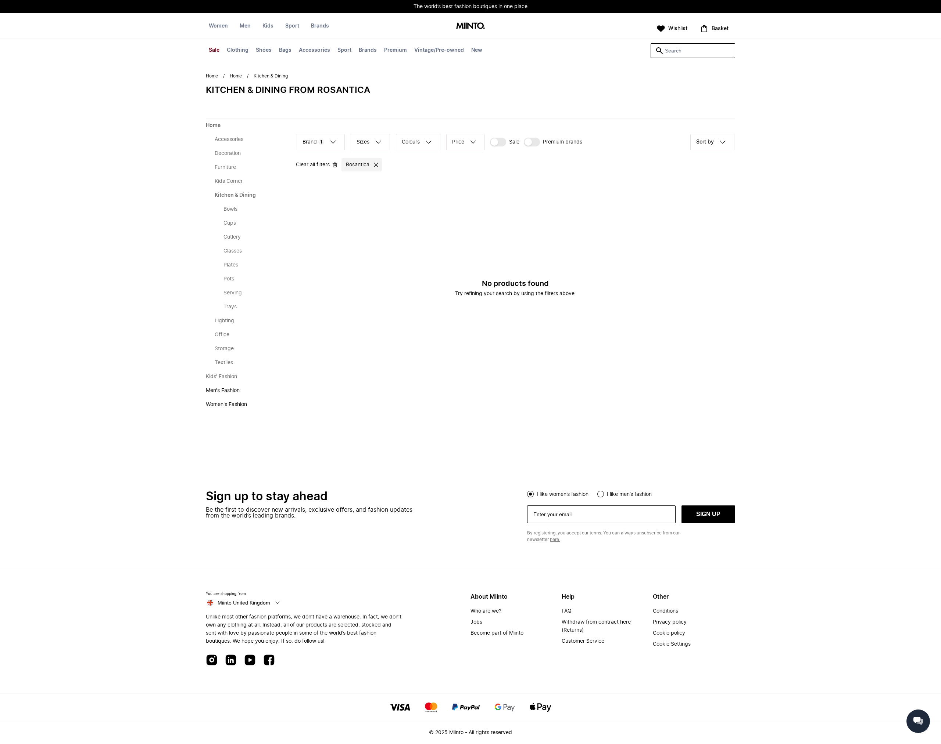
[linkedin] (231, 660)
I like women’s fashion (562, 494)
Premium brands (562, 142)
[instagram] (212, 660)
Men (245, 26)
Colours (411, 142)
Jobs (476, 622)
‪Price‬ (458, 142)
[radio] (530, 494)
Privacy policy (670, 622)
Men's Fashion (223, 390)
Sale (214, 50)
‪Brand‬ (312, 142)
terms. (596, 533)
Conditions (665, 611)
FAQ (567, 611)
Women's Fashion (226, 404)
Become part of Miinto (496, 633)
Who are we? (485, 611)
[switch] (504, 142)
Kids (267, 26)
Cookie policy (669, 633)
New (476, 50)
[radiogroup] (631, 493)
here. (555, 539)
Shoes (264, 50)
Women (218, 26)
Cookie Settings (672, 644)
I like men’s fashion (629, 494)
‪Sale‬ (514, 142)
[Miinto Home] (470, 26)
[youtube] (250, 660)
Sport (344, 50)
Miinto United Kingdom (244, 603)
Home (212, 76)
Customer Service (583, 641)
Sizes (363, 142)
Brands (368, 50)
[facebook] (269, 660)
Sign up (708, 514)
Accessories (314, 50)
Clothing (237, 50)
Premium (395, 50)
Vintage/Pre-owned (439, 50)
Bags (285, 50)
